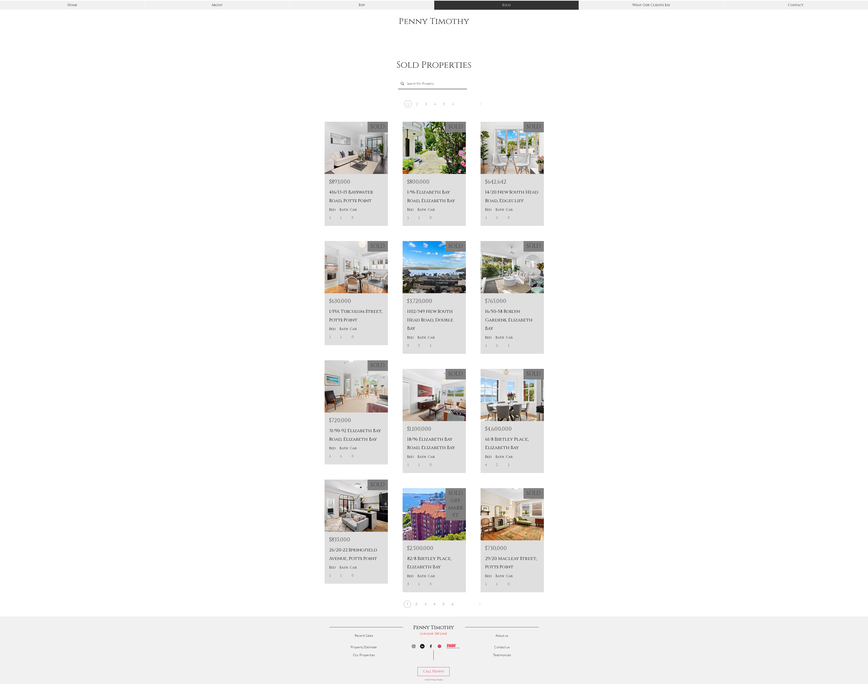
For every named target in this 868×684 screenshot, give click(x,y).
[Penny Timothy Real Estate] (439, 646)
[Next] (480, 103)
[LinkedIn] (422, 646)
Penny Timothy (434, 21)
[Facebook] (431, 646)
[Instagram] (413, 646)
